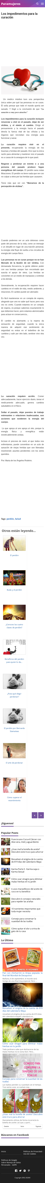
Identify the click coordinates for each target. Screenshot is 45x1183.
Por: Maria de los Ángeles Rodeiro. (16, 460)
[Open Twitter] (20, 1170)
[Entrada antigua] (35, 815)
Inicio (22, 1126)
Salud (18, 518)
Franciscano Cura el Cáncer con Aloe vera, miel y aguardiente (26, 840)
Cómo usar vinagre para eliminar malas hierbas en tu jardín (26, 880)
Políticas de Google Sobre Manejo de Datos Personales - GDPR (11, 1162)
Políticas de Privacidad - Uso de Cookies (33, 1152)
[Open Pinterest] (28, 1170)
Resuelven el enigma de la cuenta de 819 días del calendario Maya (27, 860)
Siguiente (38, 1126)
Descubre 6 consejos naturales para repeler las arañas (25, 900)
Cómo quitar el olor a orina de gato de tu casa (25, 930)
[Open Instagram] (24, 1170)
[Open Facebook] (16, 1170)
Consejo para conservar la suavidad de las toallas (23, 920)
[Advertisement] (22, 43)
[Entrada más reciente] (41, 815)
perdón (10, 518)
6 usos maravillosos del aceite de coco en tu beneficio (26, 890)
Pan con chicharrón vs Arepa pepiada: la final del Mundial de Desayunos (22, 974)
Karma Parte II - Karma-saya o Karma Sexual (25, 870)
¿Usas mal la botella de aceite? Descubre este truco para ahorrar (27, 850)
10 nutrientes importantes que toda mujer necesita (25, 910)
